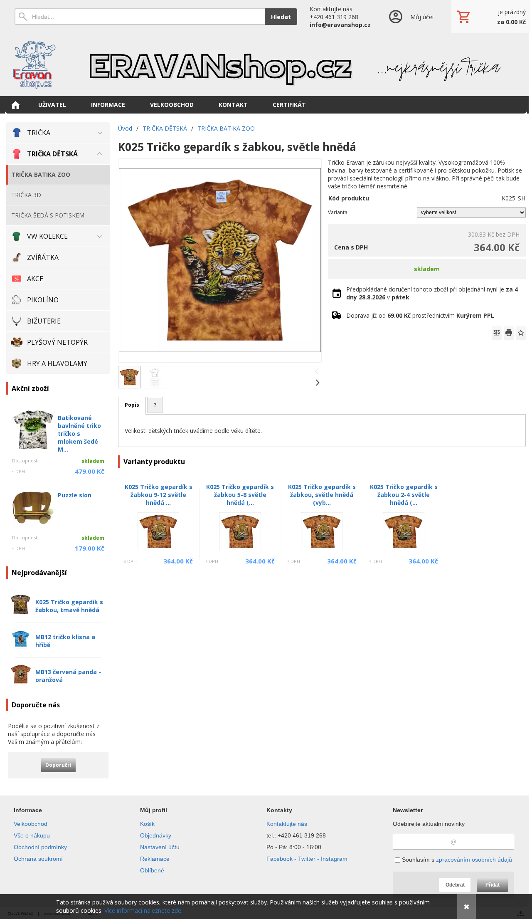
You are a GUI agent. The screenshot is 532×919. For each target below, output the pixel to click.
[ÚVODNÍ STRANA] (15, 105)
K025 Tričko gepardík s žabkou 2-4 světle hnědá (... (404, 494)
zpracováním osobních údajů (474, 859)
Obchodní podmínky (40, 847)
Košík (147, 823)
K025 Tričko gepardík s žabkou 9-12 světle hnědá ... (158, 494)
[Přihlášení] (410, 16)
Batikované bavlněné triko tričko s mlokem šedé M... (79, 433)
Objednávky (155, 835)
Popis (132, 404)
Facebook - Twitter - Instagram (306, 858)
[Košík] (490, 16)
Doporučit (58, 764)
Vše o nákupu (32, 835)
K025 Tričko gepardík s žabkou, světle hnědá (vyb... (322, 494)
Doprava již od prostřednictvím (420, 315)
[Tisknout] (509, 333)
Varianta (337, 212)
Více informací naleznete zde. (143, 910)
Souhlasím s (456, 859)
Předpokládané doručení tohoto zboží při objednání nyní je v (432, 293)
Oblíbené (152, 870)
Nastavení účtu (160, 847)
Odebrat (455, 885)
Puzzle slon (74, 495)
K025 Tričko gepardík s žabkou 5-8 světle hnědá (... (240, 494)
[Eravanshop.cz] (266, 64)
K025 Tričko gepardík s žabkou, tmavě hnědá (69, 606)
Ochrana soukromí (38, 858)
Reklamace (155, 858)
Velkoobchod (30, 823)
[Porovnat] (497, 333)
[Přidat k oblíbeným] (521, 333)
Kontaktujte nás (286, 823)
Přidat (492, 885)
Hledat (281, 17)
